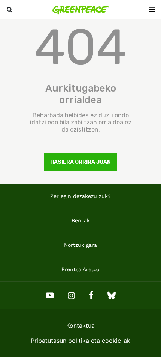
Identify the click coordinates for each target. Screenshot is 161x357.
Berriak (81, 221)
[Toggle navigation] (151, 9)
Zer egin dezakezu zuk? (80, 196)
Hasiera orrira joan (80, 162)
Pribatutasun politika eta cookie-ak (80, 340)
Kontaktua (80, 325)
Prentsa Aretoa (80, 269)
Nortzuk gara (80, 245)
